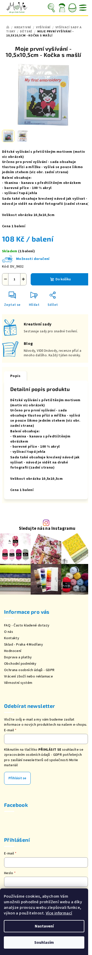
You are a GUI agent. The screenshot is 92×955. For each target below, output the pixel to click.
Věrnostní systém (18, 682)
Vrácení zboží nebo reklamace (28, 676)
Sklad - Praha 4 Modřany (23, 644)
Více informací (59, 913)
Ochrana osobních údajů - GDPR (29, 670)
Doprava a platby (18, 657)
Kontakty (11, 638)
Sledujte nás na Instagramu (47, 528)
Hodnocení (12, 651)
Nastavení (44, 926)
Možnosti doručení (33, 258)
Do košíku (63, 279)
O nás (8, 631)
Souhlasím (44, 942)
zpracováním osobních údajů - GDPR (33, 754)
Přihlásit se (17, 778)
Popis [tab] (15, 376)
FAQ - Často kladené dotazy (26, 625)
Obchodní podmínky (20, 663)
